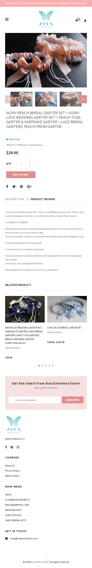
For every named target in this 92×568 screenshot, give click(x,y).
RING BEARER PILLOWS (17, 504)
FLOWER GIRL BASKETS (17, 499)
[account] (85, 20)
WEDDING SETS (13, 510)
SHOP (8, 494)
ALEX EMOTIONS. (40, 562)
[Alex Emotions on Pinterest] (11, 447)
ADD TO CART (21, 174)
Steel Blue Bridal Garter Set (64, 327)
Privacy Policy (12, 470)
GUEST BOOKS (13, 515)
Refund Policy (12, 475)
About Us (10, 465)
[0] (76, 20)
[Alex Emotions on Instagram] (18, 447)
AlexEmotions (12, 347)
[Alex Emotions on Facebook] (6, 447)
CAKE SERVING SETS (15, 520)
